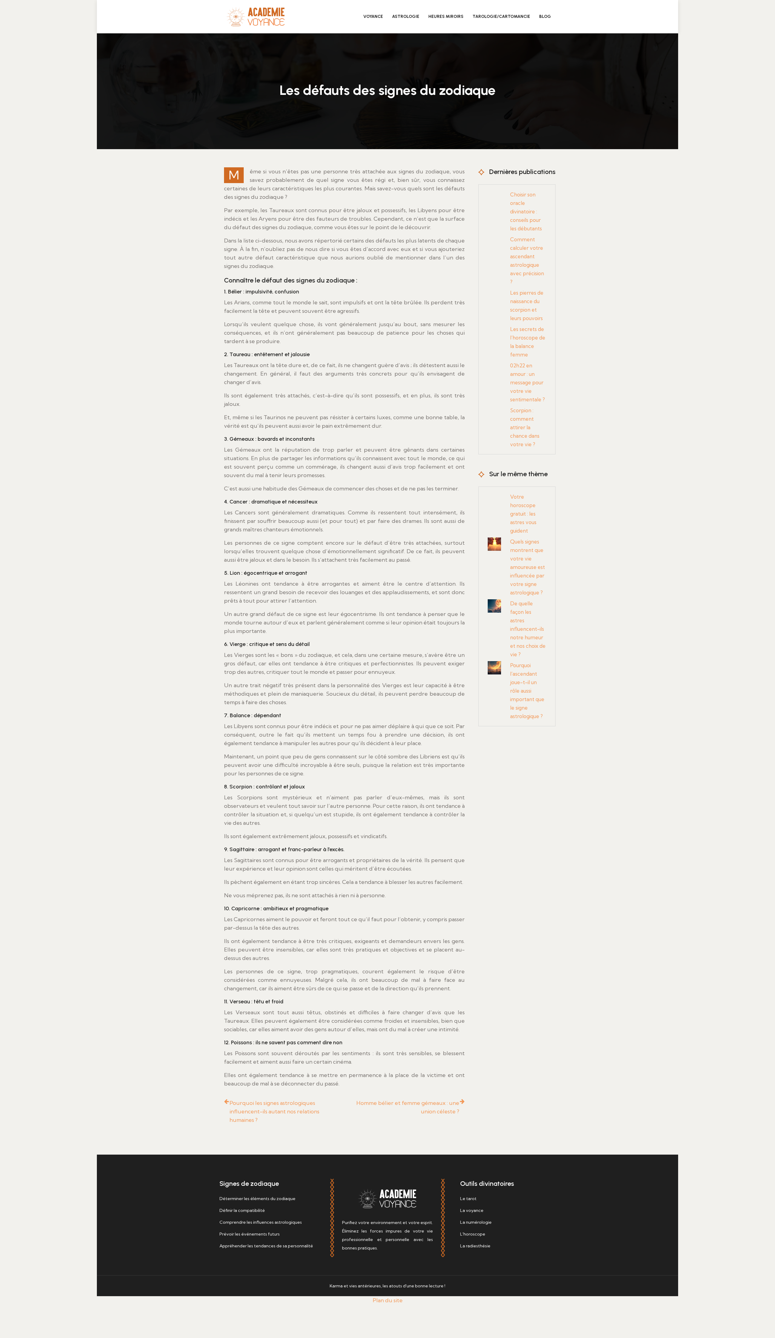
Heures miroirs (445, 16)
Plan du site (388, 1300)
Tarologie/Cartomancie (501, 16)
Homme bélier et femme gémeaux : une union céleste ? (407, 1107)
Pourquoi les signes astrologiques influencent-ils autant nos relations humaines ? (274, 1111)
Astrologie (405, 16)
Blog (545, 16)
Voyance (373, 16)
